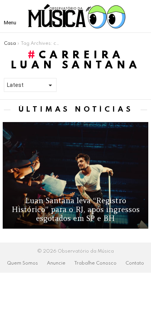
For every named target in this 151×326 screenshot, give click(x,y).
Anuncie (56, 263)
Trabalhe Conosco (95, 263)
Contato (134, 263)
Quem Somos (22, 263)
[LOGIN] (141, 16)
